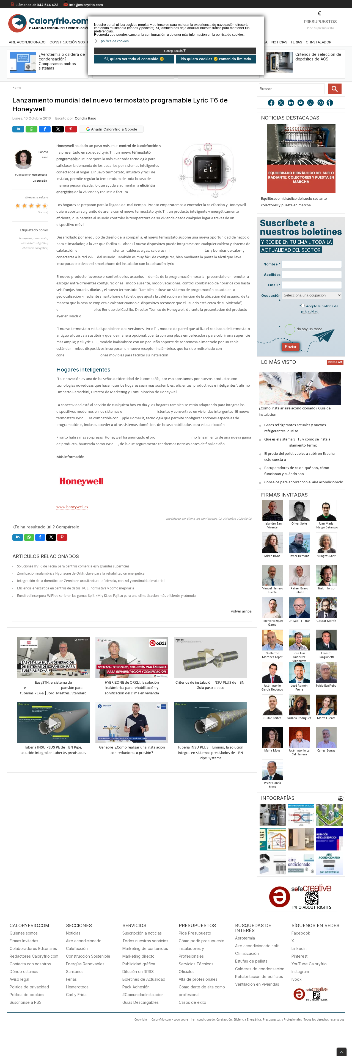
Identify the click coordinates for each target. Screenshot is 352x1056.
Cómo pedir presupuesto (201, 940)
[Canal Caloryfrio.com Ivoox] (330, 103)
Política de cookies (27, 994)
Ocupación (270, 298)
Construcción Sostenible (74, 42)
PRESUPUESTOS (320, 21)
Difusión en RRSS (138, 971)
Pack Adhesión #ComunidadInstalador (142, 991)
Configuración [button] (175, 51)
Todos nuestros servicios (145, 940)
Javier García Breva (272, 785)
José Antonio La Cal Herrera (299, 752)
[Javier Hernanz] (299, 544)
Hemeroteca (77, 987)
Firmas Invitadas (24, 940)
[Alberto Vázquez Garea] (272, 609)
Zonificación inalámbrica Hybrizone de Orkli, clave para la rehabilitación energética (81, 574)
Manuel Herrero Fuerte (272, 590)
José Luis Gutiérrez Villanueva (299, 657)
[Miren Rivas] (272, 544)
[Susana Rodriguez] (299, 706)
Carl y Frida (76, 994)
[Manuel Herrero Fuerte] (272, 577)
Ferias (296, 42)
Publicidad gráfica (138, 963)
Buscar (335, 89)
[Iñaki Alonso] (326, 577)
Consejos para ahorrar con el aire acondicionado (303, 482)
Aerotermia (245, 938)
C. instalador (318, 42)
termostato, (40, 238)
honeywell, (26, 238)
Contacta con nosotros (30, 963)
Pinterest (299, 956)
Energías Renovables (85, 963)
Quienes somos (24, 933)
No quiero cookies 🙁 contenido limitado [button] (216, 59)
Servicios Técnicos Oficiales (196, 967)
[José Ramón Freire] (299, 674)
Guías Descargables (140, 1002)
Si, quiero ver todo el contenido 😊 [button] (134, 59)
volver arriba (241, 611)
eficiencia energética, (35, 248)
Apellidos (272, 275)
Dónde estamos (24, 971)
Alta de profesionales (198, 979)
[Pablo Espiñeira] (326, 674)
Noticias (279, 42)
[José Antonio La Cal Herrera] (299, 739)
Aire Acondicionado (27, 42)
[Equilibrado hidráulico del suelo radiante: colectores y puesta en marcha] (301, 158)
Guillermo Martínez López (272, 655)
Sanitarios (75, 971)
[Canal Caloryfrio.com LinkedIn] (291, 103)
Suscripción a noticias (142, 933)
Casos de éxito (192, 1002)
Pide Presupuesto (195, 933)
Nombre (271, 264)
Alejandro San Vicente (272, 525)
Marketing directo (138, 956)
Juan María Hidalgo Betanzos (326, 525)
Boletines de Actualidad (143, 979)
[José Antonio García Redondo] (272, 674)
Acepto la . (320, 308)
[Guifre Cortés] (272, 706)
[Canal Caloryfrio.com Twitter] (281, 103)
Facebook (301, 933)
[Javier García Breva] (272, 771)
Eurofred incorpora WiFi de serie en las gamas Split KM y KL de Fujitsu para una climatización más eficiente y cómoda (106, 596)
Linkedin (299, 948)
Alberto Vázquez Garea (272, 623)
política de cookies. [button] (115, 41)
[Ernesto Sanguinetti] (326, 642)
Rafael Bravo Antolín (299, 590)
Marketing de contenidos (145, 948)
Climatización (247, 953)
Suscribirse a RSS (26, 1002)
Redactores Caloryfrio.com (34, 956)
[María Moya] (272, 739)
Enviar (290, 346)
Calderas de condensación (259, 968)
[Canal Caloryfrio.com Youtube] (301, 103)
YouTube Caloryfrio (309, 963)
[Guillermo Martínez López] (272, 642)
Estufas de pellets (251, 961)
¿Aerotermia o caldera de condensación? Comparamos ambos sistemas (62, 61)
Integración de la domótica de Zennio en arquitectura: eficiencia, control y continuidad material (90, 581)
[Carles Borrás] (326, 739)
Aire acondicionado (83, 940)
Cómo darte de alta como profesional (202, 991)
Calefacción (77, 948)
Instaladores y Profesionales (191, 952)
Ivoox (297, 979)
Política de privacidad (29, 987)
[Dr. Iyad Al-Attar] (299, 609)
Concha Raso (85, 118)
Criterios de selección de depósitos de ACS (318, 56)
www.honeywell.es (72, 507)
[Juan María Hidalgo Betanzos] (326, 512)
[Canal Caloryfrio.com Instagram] (311, 103)
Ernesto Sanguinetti (326, 655)
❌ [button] (260, 20)
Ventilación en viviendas (257, 984)
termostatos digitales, (34, 243)
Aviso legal (19, 979)
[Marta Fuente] (326, 706)
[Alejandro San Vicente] (272, 512)
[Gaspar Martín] (326, 609)
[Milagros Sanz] (326, 544)
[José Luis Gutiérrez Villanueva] (299, 642)
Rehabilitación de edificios (259, 976)
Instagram (300, 971)
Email (274, 285)
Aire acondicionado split (257, 945)
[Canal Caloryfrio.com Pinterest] (321, 103)
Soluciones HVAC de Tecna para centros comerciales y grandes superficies (73, 566)
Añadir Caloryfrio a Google (113, 129)
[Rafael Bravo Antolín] (299, 577)
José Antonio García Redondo (272, 687)
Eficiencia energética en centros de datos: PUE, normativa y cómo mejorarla (75, 588)
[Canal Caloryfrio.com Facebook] (271, 103)
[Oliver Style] (299, 512)
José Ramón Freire (299, 687)
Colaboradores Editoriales (33, 948)
